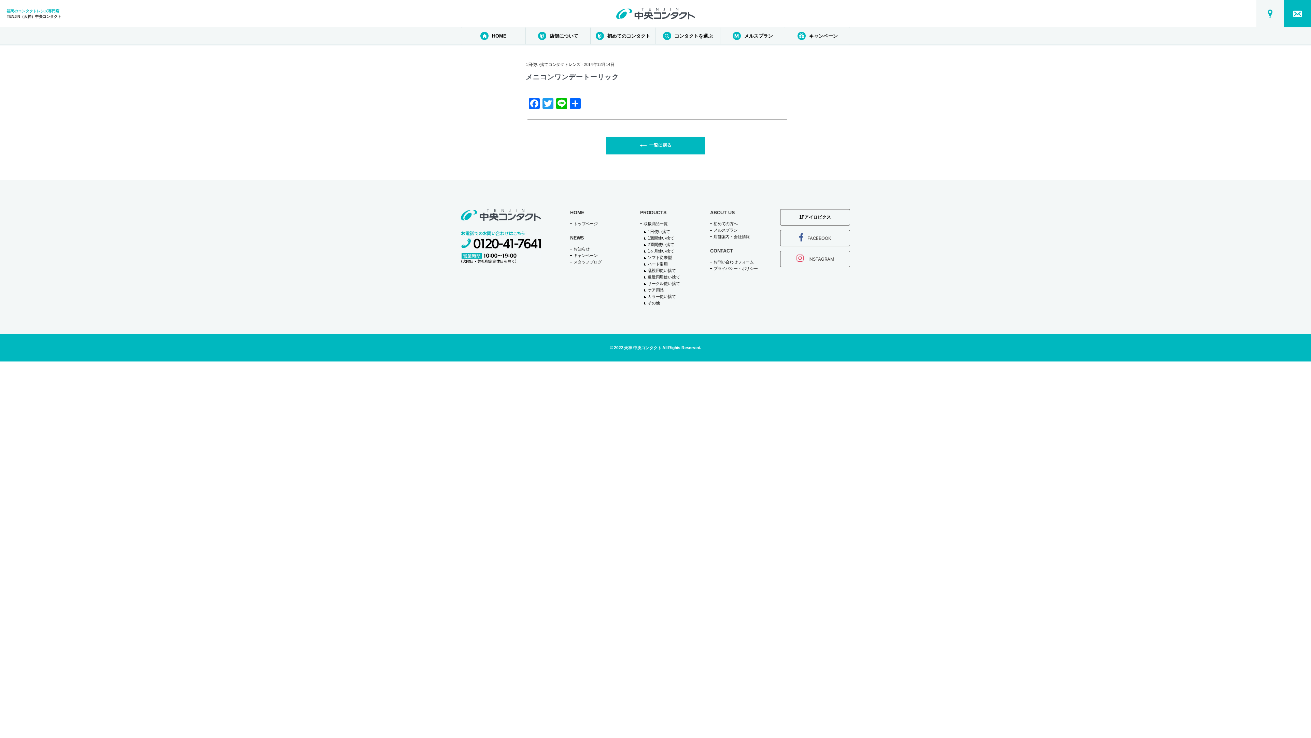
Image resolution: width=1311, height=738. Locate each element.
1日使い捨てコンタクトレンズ (553, 64)
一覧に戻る (660, 145)
